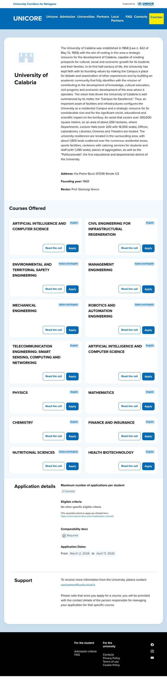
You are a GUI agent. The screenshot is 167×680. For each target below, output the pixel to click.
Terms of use (111, 661)
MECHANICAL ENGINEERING (24, 308)
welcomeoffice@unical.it (78, 585)
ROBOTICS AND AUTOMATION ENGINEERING (101, 311)
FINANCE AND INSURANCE (111, 422)
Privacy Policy (111, 658)
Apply (72, 248)
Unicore (27, 18)
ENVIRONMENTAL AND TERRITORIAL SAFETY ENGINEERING (32, 270)
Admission (67, 17)
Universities (86, 17)
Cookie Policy (111, 665)
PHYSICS (20, 393)
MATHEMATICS (101, 393)
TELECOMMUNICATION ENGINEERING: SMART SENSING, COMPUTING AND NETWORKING (36, 354)
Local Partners (117, 19)
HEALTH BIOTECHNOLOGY (111, 452)
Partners (103, 17)
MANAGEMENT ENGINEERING (101, 267)
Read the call (53, 248)
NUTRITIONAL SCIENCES (33, 452)
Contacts (140, 17)
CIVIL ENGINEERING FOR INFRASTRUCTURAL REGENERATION (109, 229)
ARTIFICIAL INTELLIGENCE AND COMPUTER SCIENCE (39, 226)
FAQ (129, 17)
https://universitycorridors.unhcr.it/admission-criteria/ (87, 516)
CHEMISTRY (22, 422)
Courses (157, 17)
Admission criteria (85, 651)
